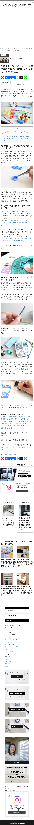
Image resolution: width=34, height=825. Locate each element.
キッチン (7, 632)
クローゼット (8, 635)
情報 (6, 654)
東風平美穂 (8, 454)
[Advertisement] (17, 25)
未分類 (7, 659)
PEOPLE (7, 630)
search (17, 608)
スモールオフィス (9, 639)
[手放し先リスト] (17, 465)
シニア (7, 637)
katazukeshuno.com (17, 823)
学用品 (14, 454)
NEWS (7, 627)
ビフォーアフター (9, 644)
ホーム (1, 48)
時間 (6, 656)
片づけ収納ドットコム (17, 5)
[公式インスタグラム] (17, 487)
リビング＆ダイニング (11, 647)
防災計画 (7, 666)
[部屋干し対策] (17, 474)
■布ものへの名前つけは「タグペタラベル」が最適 (15, 136)
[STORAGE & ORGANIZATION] (17, 774)
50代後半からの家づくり (11, 625)
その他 (7, 642)
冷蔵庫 (7, 649)
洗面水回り (8, 661)
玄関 (6, 664)
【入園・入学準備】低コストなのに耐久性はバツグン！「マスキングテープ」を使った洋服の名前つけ (16, 223)
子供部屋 (7, 48)
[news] (17, 676)
